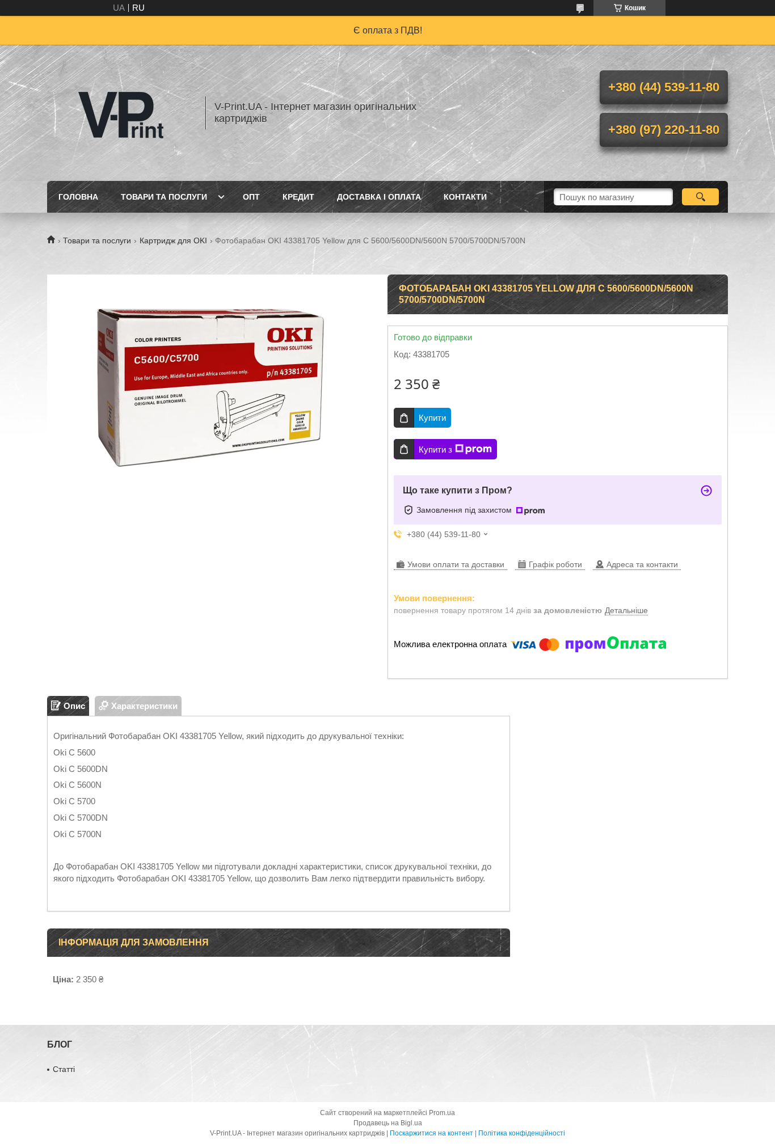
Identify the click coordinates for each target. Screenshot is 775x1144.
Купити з (435, 449)
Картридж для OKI (173, 240)
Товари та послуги (164, 196)
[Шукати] (700, 196)
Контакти (465, 196)
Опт (251, 196)
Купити (432, 418)
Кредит (298, 196)
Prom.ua (442, 1113)
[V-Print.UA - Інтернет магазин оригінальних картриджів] (121, 112)
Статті (64, 1069)
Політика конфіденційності (521, 1133)
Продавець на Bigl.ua (387, 1123)
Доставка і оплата (379, 196)
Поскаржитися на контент (431, 1133)
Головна (78, 196)
